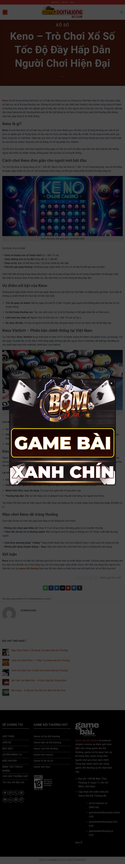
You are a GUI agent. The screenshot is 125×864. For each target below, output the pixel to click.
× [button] (111, 383)
